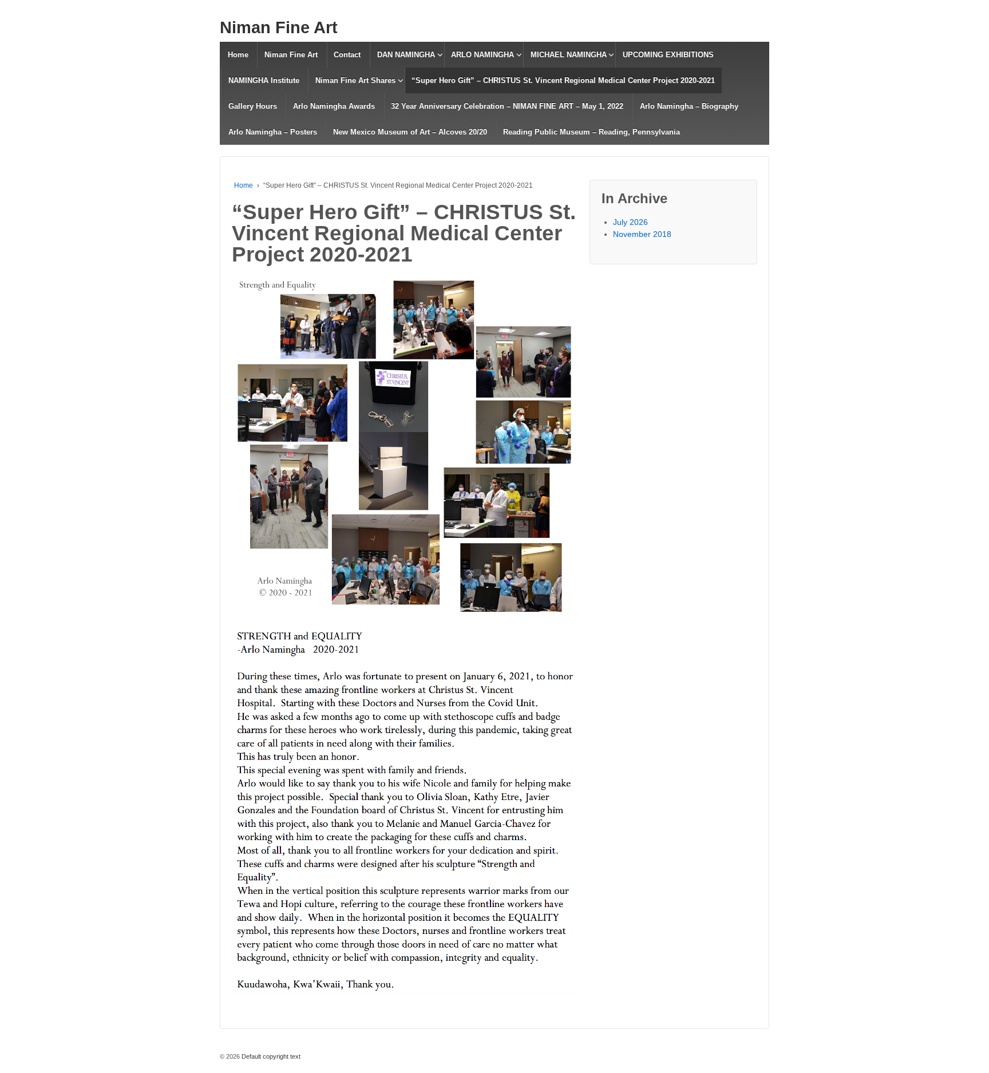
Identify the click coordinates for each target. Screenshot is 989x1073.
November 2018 (642, 234)
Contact (347, 54)
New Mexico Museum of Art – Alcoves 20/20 (410, 132)
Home (238, 54)
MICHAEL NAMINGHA (569, 54)
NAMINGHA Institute (263, 80)
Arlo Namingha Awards (334, 106)
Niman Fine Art (279, 27)
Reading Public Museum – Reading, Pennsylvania (591, 132)
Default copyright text (270, 1056)
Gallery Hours (252, 106)
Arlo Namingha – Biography (689, 106)
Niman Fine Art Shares (355, 80)
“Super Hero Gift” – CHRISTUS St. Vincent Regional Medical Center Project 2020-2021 (563, 80)
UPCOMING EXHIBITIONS (668, 54)
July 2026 (630, 222)
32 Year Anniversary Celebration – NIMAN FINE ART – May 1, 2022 (507, 106)
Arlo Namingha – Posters (272, 132)
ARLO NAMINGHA (482, 54)
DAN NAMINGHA (406, 54)
